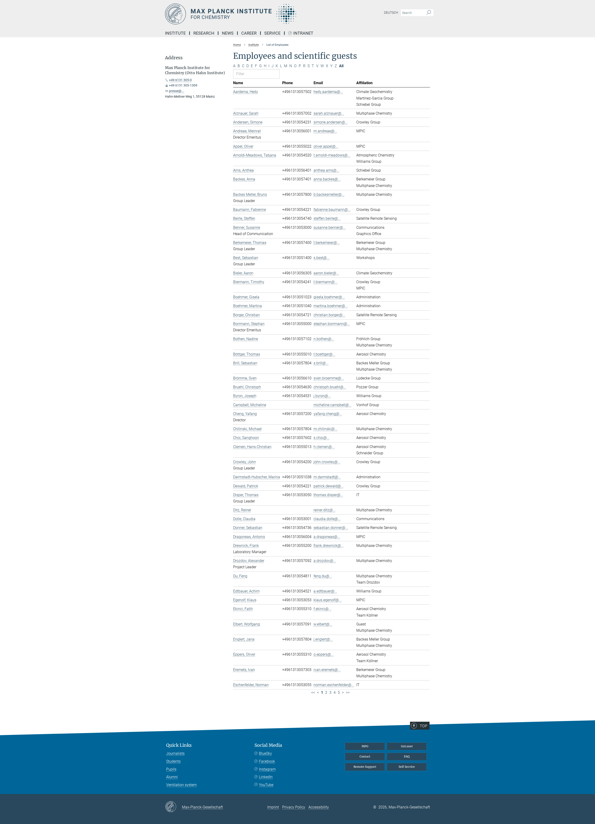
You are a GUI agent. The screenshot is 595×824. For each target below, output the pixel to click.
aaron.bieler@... (326, 273)
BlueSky (265, 753)
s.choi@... (322, 437)
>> (348, 692)
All (341, 66)
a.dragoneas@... (327, 537)
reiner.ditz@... (325, 510)
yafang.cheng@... (328, 414)
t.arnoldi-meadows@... (332, 155)
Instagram (267, 769)
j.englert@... (323, 639)
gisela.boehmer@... (329, 297)
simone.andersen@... (331, 122)
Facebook (267, 761)
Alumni (172, 777)
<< (313, 692)
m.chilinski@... (325, 429)
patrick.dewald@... (329, 486)
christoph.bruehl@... (330, 387)
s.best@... (322, 258)
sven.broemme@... (329, 378)
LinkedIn (266, 777)
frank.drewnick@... (329, 545)
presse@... (176, 91)
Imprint (273, 807)
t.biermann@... (325, 282)
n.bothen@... (324, 339)
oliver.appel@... (326, 146)
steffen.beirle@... (327, 218)
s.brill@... (321, 363)
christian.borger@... (329, 315)
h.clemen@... (324, 447)
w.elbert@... (323, 624)
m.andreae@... (325, 131)
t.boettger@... (324, 354)
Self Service (407, 766)
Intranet (303, 33)
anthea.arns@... (326, 170)
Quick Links (179, 745)
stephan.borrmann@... (332, 324)
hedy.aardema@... (328, 92)
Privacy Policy (293, 807)
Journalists (175, 753)
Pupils (171, 769)
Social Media (268, 745)
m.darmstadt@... (327, 477)
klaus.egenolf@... (328, 600)
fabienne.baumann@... (332, 209)
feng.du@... (323, 576)
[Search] (428, 13)
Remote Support (365, 766)
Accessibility (318, 807)
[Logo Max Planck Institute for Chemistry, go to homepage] (252, 13)
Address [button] (174, 57)
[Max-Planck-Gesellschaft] (173, 807)
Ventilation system (181, 785)
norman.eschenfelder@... (334, 685)
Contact (365, 756)
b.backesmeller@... (329, 194)
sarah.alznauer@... (329, 113)
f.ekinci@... (322, 609)
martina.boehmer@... (331, 306)
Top (423, 726)
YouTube (266, 785)
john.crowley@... (327, 462)
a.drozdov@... (325, 560)
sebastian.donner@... (331, 527)
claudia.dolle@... (327, 519)
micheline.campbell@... (333, 405)
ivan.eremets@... (327, 670)
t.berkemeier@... (327, 242)
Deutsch (391, 12)
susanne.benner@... (330, 227)
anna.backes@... (327, 179)
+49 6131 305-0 (180, 80)
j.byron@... (322, 396)
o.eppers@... (324, 654)
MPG (365, 746)
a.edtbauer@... (325, 591)
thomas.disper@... (328, 495)
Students (173, 761)
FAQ (407, 756)
